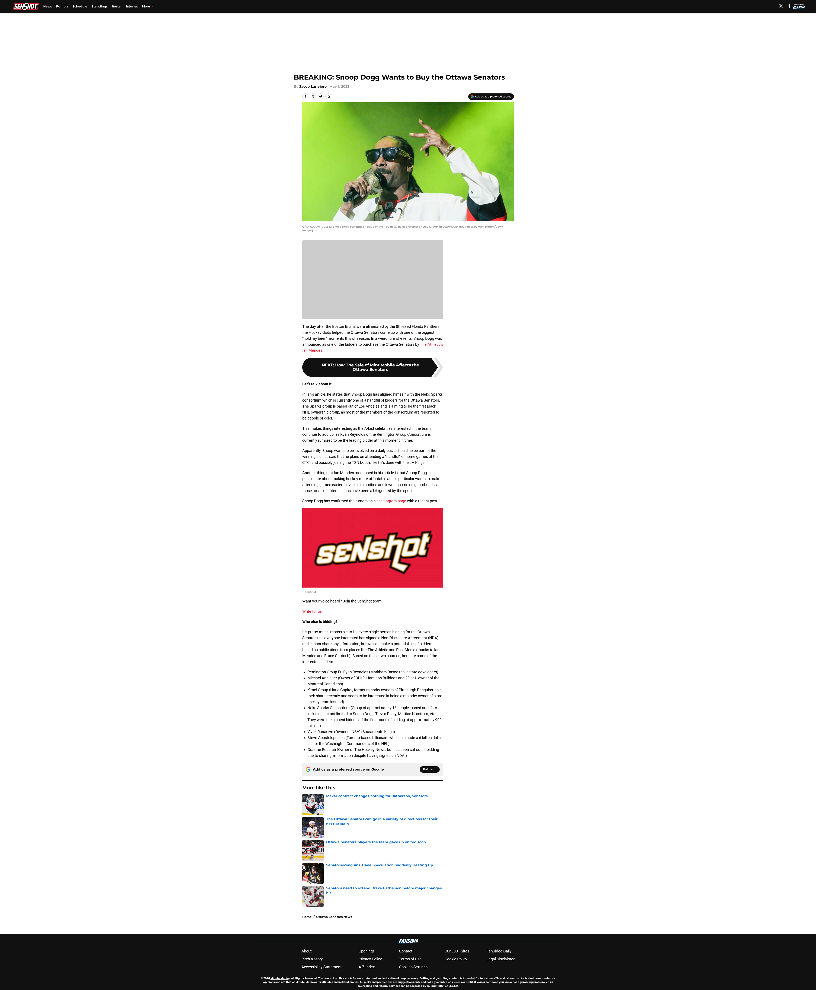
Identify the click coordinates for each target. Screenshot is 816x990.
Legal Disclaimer (500, 959)
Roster (117, 6)
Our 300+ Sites (457, 951)
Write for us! (312, 611)
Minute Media (280, 978)
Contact (405, 951)
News (47, 6)
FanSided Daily (499, 951)
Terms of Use (410, 959)
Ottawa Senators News (334, 917)
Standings (100, 6)
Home (307, 917)
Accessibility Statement (321, 967)
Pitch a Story (312, 959)
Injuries (132, 6)
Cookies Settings (413, 967)
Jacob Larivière (313, 86)
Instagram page (392, 501)
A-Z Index (367, 967)
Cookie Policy (456, 959)
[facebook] (789, 6)
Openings (367, 951)
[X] (781, 6)
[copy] (328, 96)
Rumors (62, 6)
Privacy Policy (370, 959)
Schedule (80, 6)
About (306, 951)
